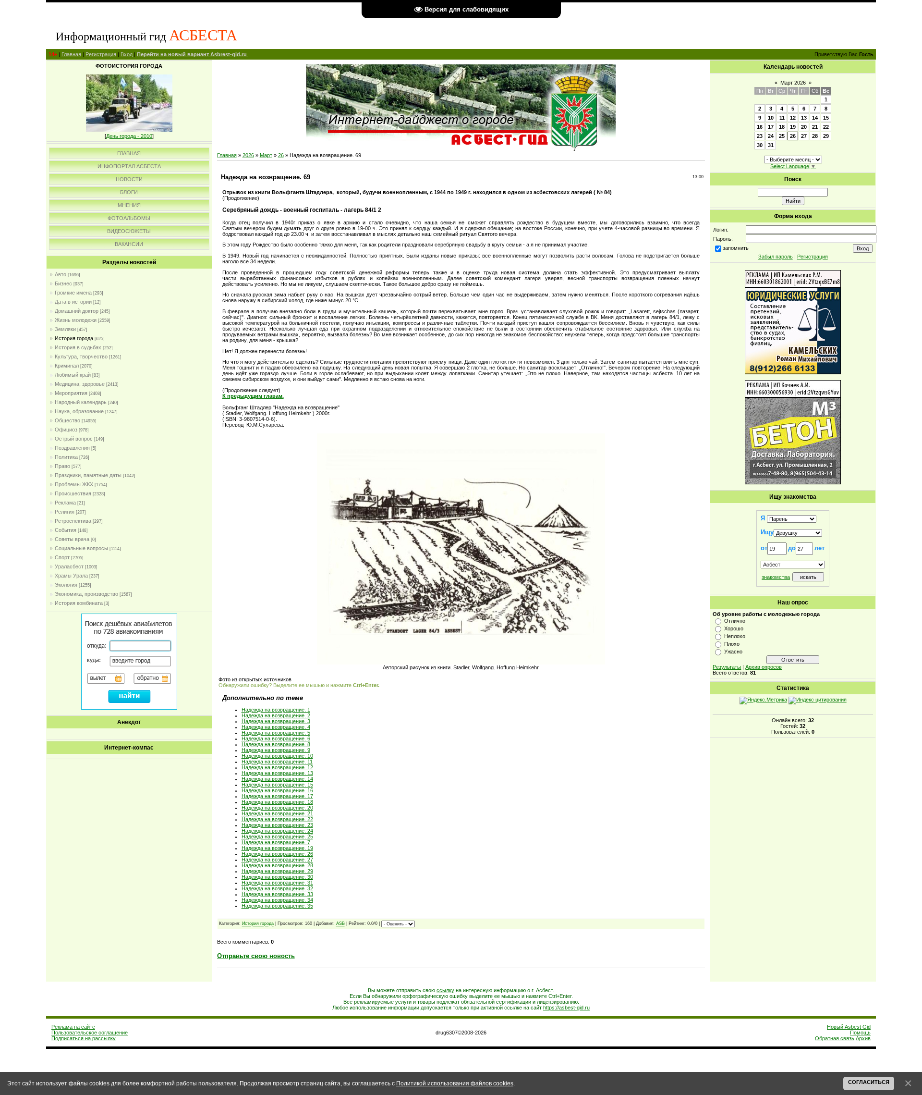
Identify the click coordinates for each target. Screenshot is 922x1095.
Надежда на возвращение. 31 (277, 883)
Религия (64, 512)
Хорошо (733, 628)
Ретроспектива (73, 521)
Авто (60, 274)
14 (815, 118)
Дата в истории (73, 302)
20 (804, 127)
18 (782, 127)
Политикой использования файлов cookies (454, 1083)
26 (281, 155)
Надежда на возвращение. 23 (277, 825)
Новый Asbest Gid (849, 1027)
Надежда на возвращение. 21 (277, 813)
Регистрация (100, 54)
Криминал (67, 366)
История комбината (79, 603)
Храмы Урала (71, 575)
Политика (66, 457)
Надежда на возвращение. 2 (276, 715)
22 (826, 127)
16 (760, 127)
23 (760, 136)
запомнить (736, 248)
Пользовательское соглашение (89, 1032)
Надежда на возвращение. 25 (277, 836)
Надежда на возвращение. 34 (277, 900)
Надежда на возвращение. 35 (277, 906)
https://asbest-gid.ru (566, 1007)
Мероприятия (71, 393)
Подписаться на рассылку (83, 1038)
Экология (66, 585)
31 (771, 145)
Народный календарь (81, 402)
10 (771, 118)
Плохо (732, 644)
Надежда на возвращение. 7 (276, 842)
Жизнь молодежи (76, 320)
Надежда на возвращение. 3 (276, 721)
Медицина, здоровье (80, 384)
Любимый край (73, 375)
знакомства (776, 577)
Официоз (66, 429)
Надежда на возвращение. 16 (277, 790)
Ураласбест (69, 566)
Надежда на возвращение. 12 (277, 767)
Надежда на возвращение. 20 (277, 808)
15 (826, 118)
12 (793, 118)
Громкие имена (73, 292)
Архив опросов (763, 667)
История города (74, 338)
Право (62, 466)
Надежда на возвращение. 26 (277, 854)
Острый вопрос (74, 439)
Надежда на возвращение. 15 (277, 784)
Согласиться (868, 1082)
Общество (67, 420)
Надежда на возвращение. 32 (277, 888)
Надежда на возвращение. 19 (277, 848)
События (65, 530)
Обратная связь (834, 1038)
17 (771, 127)
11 (782, 118)
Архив (863, 1038)
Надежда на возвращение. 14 (277, 779)
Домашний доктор (76, 311)
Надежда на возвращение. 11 (277, 761)
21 (815, 127)
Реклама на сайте (73, 1027)
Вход (127, 54)
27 (804, 136)
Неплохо (734, 636)
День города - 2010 (129, 136)
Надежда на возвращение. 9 (276, 750)
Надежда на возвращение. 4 (276, 727)
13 (804, 118)
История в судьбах (78, 347)
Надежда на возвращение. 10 (277, 756)
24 (771, 136)
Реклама (65, 502)
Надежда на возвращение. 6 (276, 738)
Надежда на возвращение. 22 (277, 819)
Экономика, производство (86, 594)
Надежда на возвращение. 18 (277, 802)
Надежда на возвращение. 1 (276, 710)
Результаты (727, 667)
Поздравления (72, 448)
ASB (340, 924)
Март (266, 155)
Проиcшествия (73, 493)
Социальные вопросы (81, 548)
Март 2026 (793, 83)
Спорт (62, 557)
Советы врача (72, 539)
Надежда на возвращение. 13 (277, 773)
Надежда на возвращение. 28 (277, 865)
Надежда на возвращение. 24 (277, 831)
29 (826, 136)
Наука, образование (79, 411)
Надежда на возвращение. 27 (277, 859)
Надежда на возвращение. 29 (277, 871)
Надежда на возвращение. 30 (277, 877)
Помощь (860, 1032)
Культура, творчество (81, 356)
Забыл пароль (775, 256)
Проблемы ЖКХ (74, 484)
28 (815, 136)
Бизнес (63, 283)
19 (793, 127)
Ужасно (733, 651)
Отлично (734, 621)
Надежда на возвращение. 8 (276, 744)
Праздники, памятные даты (88, 475)
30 (760, 145)
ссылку (445, 990)
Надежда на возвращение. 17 (277, 796)
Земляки (65, 329)
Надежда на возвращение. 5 (276, 733)
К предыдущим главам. (253, 396)
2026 (248, 155)
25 (782, 136)
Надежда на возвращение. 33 (277, 894)
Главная (71, 54)
